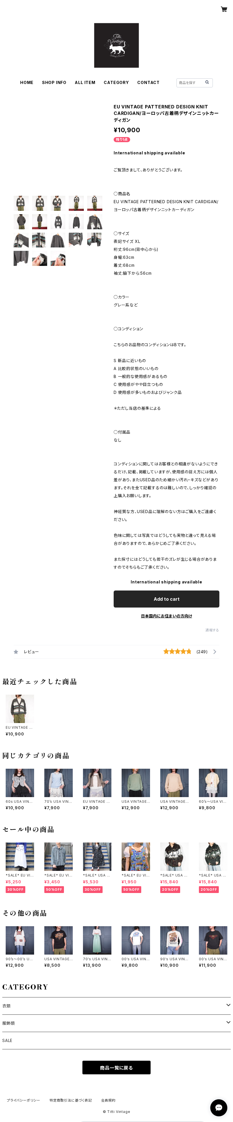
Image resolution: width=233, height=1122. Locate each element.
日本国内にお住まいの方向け (166, 615)
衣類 (6, 1005)
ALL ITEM (85, 82)
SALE (7, 1040)
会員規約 (108, 1100)
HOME (27, 82)
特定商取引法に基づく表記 (70, 1100)
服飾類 (8, 1023)
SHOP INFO (54, 82)
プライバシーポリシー (23, 1100)
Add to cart (167, 599)
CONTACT (148, 82)
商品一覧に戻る (116, 1068)
